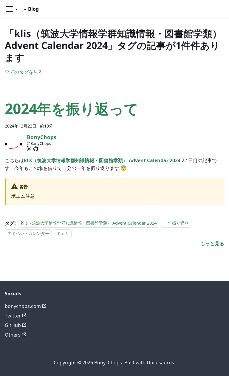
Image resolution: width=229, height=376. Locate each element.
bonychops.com (23, 306)
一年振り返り (176, 223)
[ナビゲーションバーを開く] (9, 8)
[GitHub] (35, 148)
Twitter (13, 315)
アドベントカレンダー (28, 233)
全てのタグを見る (24, 72)
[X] (29, 148)
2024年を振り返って (71, 108)
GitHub (13, 325)
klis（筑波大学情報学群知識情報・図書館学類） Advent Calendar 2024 (89, 223)
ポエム (62, 233)
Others (13, 335)
